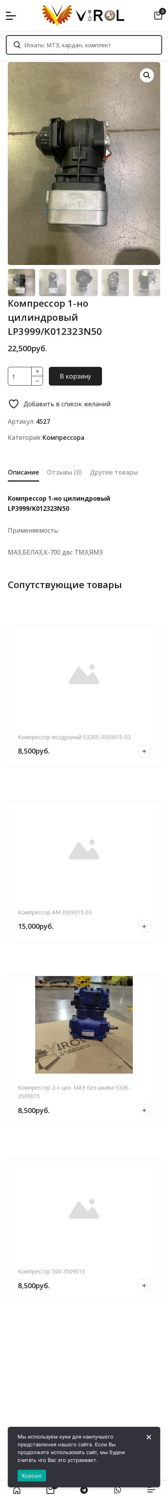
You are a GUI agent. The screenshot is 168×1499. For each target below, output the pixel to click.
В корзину (75, 376)
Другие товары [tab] (114, 472)
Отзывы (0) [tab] (64, 472)
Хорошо (31, 1475)
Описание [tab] (23, 472)
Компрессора (63, 437)
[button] (147, 75)
